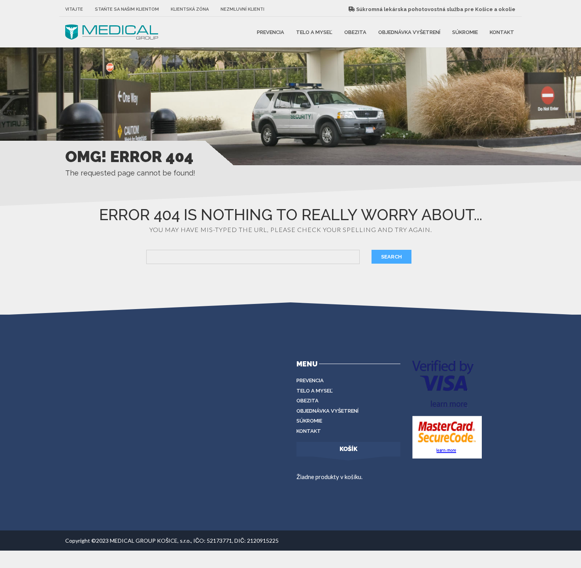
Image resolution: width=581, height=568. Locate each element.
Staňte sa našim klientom (127, 9)
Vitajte (74, 9)
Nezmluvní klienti (242, 9)
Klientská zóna (190, 9)
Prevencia (270, 32)
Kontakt (502, 32)
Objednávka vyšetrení (409, 32)
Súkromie (465, 32)
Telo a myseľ (314, 32)
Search (391, 257)
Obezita (355, 32)
